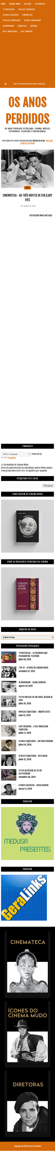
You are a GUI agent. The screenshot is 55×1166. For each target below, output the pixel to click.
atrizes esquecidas (11, 20)
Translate (11, 458)
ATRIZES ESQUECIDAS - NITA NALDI (33, 756)
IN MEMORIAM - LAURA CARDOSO (32, 682)
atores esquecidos (32, 20)
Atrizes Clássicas (26, 9)
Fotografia (40, 4)
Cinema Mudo (14, 4)
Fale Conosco (27, 31)
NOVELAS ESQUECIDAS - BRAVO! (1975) (34, 711)
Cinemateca (27, 15)
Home (3, 4)
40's (27, 188)
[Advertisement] (27, 57)
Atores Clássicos (11, 15)
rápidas (33, 26)
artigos (27, 4)
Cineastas (22, 26)
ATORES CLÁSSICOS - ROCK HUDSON (33, 785)
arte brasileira (10, 31)
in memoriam (8, 26)
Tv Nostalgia (9, 9)
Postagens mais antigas (40, 215)
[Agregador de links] (24, 919)
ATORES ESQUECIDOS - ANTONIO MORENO (36, 741)
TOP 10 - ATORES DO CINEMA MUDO (33, 667)
